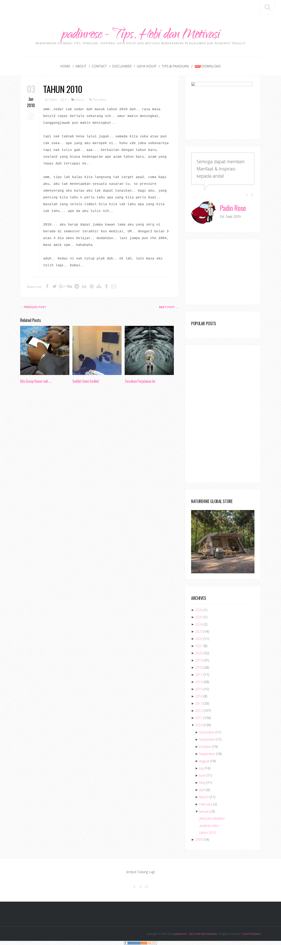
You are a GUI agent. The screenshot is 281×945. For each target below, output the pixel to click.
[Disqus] (99, 450)
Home (65, 66)
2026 (199, 610)
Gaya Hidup (146, 66)
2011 (199, 718)
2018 (199, 667)
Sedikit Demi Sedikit (85, 381)
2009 (199, 839)
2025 (199, 617)
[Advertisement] (140, 9)
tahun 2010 (62, 88)
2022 (199, 638)
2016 (199, 682)
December (207, 732)
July (201, 768)
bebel (79, 99)
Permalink (99, 99)
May (202, 782)
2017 (199, 674)
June (202, 775)
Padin (53, 99)
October (205, 746)
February (205, 804)
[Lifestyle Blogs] (132, 942)
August (204, 761)
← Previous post (33, 307)
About (80, 66)
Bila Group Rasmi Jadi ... (35, 381)
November (207, 739)
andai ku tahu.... (210, 825)
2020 (199, 653)
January (204, 811)
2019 (199, 660)
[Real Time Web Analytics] (148, 942)
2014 (199, 696)
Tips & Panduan (175, 66)
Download (211, 66)
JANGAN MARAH (212, 818)
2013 (199, 703)
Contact (99, 66)
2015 (199, 689)
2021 (199, 646)
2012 (199, 710)
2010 (199, 725)
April (202, 790)
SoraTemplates (251, 934)
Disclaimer (121, 66)
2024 (199, 624)
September (207, 754)
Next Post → (169, 307)
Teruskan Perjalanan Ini (140, 381)
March (204, 797)
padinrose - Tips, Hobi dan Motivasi (140, 35)
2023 (199, 631)
